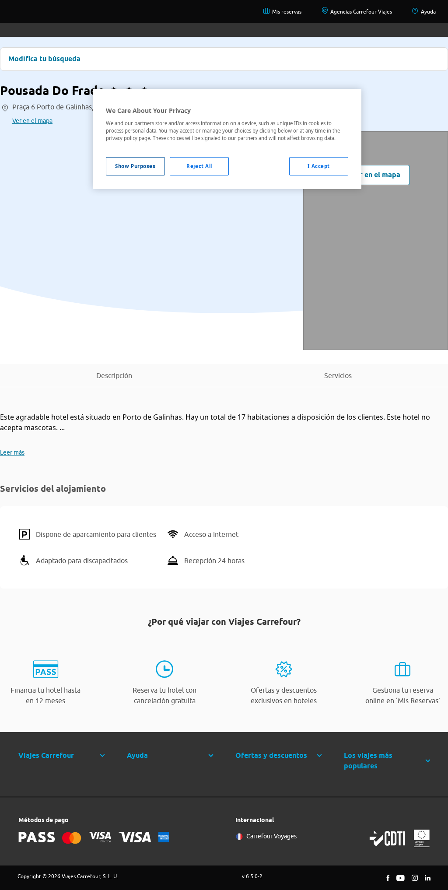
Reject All (199, 166)
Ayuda (428, 11)
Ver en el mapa (32, 120)
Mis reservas (286, 11)
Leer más (12, 452)
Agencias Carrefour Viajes (361, 11)
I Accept (319, 166)
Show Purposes (135, 166)
